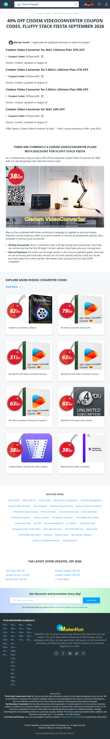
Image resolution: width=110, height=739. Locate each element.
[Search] (76, 4)
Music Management (53, 523)
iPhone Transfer (48, 511)
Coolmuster (6, 632)
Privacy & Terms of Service (70, 717)
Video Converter (89, 511)
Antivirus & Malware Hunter (46, 540)
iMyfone (14, 650)
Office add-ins (29, 500)
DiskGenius (6, 647)
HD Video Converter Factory (6, 654)
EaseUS (14, 636)
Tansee (14, 669)
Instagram (56, 653)
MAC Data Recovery (53, 529)
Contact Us (22, 639)
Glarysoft (14, 654)
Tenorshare (14, 632)
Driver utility (45, 500)
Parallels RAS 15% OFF (16, 579)
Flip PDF (37, 523)
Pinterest (83, 653)
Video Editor (14, 500)
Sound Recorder (87, 523)
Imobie (14, 665)
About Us (22, 624)
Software (48, 534)
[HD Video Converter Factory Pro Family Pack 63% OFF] (29, 401)
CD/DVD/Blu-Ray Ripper (29, 534)
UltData (6, 639)
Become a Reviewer (30, 639)
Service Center (22, 632)
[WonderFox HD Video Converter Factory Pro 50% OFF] (29, 355)
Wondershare (14, 639)
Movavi (14, 628)
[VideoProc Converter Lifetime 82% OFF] (29, 308)
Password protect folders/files (26, 529)
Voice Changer (40, 506)
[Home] (33, 13)
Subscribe (91, 600)
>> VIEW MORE (62, 579)
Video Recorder (70, 540)
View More (12, 286)
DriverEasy (6, 628)
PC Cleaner (71, 523)
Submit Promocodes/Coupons (30, 636)
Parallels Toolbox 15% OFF (67, 575)
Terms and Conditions (78, 607)
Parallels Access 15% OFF (18, 575)
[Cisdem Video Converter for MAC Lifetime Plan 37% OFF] (29, 448)
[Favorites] (99, 4)
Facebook (63, 653)
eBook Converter (41, 517)
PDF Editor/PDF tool (74, 529)
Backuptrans (14, 662)
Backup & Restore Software (89, 506)
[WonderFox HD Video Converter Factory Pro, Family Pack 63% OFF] (81, 355)
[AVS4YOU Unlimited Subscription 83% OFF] (81, 401)
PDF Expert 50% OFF (15, 570)
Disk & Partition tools (69, 511)
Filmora (6, 624)
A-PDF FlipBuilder (14, 684)
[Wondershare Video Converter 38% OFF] (81, 448)
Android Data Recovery (19, 506)
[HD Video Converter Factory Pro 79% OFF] (81, 308)
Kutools (14, 624)
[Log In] (106, 4)
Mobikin (14, 673)
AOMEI (14, 643)
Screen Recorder (23, 523)
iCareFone (6, 636)
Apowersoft (14, 680)
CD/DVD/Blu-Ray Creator (87, 517)
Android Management (91, 500)
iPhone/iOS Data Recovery (25, 511)
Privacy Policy (59, 607)
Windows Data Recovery (61, 506)
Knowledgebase (30, 632)
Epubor (14, 677)
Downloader (92, 529)
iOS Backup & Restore (62, 517)
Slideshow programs (21, 517)
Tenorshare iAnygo (6, 650)
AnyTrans (6, 643)
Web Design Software (81, 534)
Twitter (76, 653)
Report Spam (30, 628)
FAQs (29, 624)
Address (22, 636)
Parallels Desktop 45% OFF (67, 570)
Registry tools (61, 534)
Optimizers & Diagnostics (66, 500)
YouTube (70, 653)
